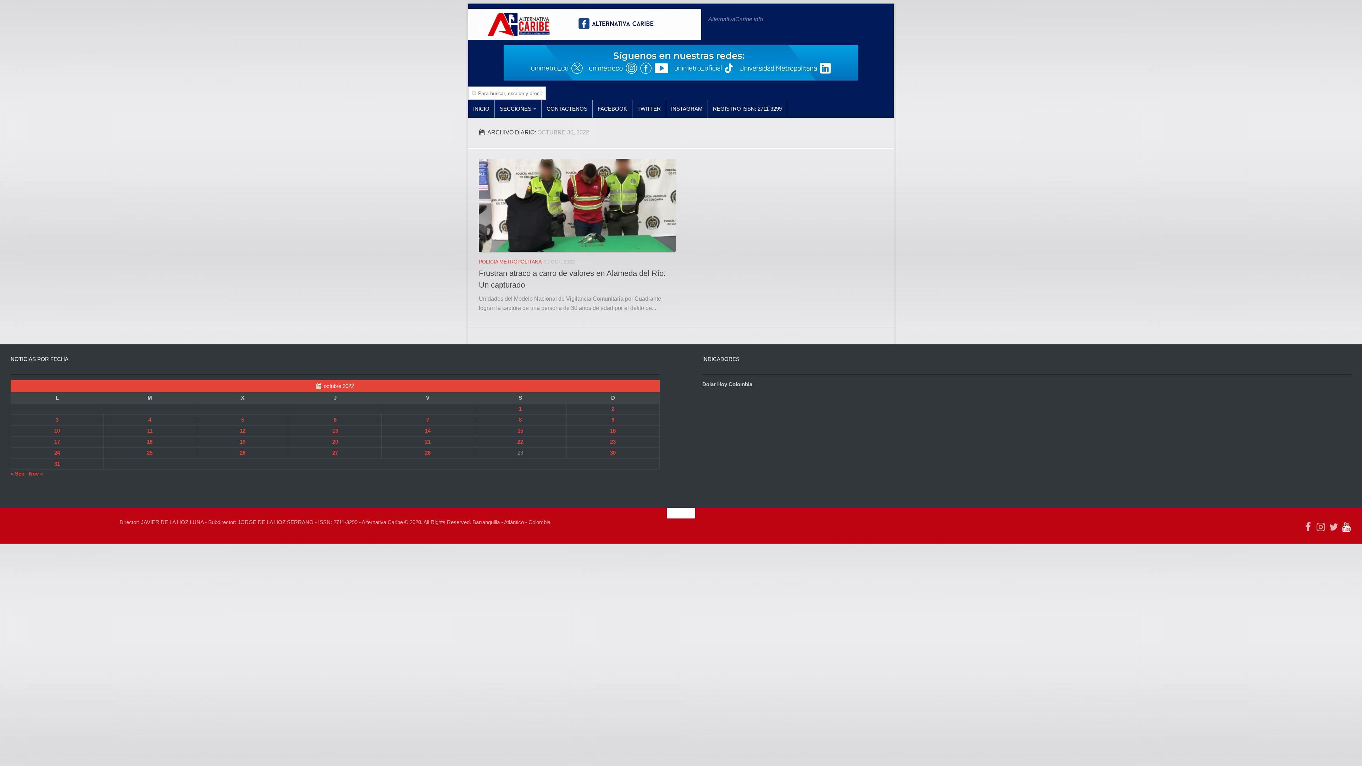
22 (520, 442)
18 (150, 442)
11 (150, 431)
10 (57, 431)
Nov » (36, 474)
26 (242, 453)
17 (57, 442)
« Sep (17, 474)
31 (57, 464)
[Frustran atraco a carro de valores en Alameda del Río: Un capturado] (577, 205)
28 (428, 453)
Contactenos (567, 109)
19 (242, 442)
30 (613, 453)
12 (242, 431)
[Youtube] (1346, 527)
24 (57, 453)
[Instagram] (1321, 527)
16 (613, 431)
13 (335, 431)
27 (335, 453)
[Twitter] (1334, 527)
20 (335, 442)
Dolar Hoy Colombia (727, 384)
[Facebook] (1308, 527)
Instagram (687, 109)
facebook (612, 109)
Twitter (649, 109)
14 (428, 431)
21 (428, 442)
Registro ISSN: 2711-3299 (747, 109)
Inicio (481, 109)
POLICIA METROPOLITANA (510, 262)
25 (150, 453)
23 (613, 442)
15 (520, 431)
